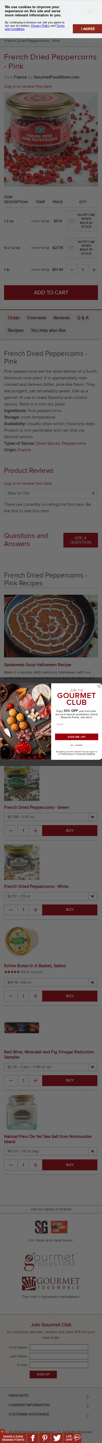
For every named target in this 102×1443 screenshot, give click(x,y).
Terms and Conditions (86, 754)
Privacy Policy (67, 754)
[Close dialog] (99, 686)
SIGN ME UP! (76, 737)
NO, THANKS (76, 745)
